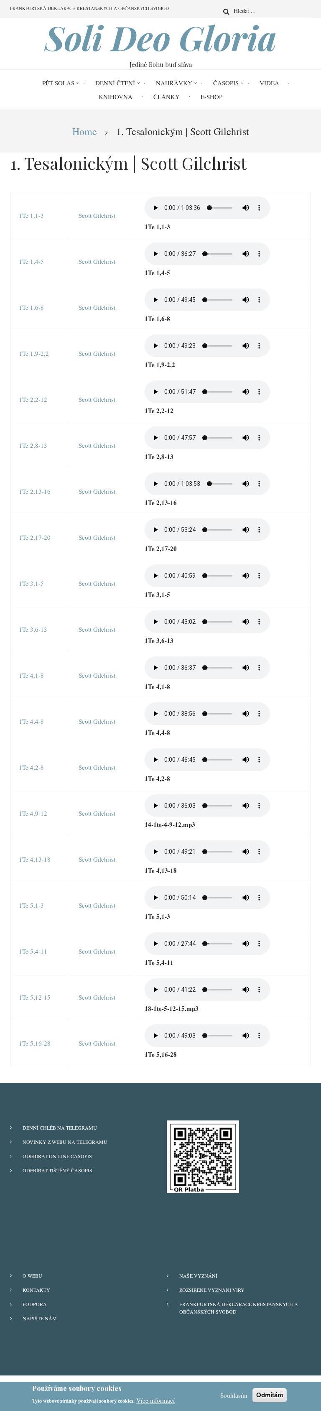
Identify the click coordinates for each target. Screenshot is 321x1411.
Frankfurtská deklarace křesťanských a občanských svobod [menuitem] (89, 8)
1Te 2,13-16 (35, 491)
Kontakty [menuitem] (36, 1289)
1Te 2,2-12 (33, 399)
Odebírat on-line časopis (57, 1156)
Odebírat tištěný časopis (57, 1170)
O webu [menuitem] (32, 1275)
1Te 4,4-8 (31, 721)
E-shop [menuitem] (211, 96)
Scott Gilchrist (97, 215)
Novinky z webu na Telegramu (65, 1141)
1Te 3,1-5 (31, 583)
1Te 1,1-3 (31, 215)
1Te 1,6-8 (31, 307)
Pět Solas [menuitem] (58, 83)
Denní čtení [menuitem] (115, 83)
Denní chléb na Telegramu (60, 1127)
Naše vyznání (198, 1275)
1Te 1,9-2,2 (34, 353)
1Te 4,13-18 (35, 859)
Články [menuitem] (166, 96)
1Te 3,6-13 (33, 629)
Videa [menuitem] (269, 83)
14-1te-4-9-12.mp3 (170, 824)
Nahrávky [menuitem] (174, 83)
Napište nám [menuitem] (40, 1318)
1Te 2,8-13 (33, 445)
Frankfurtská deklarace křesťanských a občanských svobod (238, 1308)
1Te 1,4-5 (31, 261)
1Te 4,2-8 (31, 767)
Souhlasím (233, 1395)
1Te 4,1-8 (31, 675)
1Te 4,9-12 (33, 813)
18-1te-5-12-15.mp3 (172, 1008)
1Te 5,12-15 (35, 997)
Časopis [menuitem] (226, 83)
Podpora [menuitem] (35, 1304)
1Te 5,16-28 (35, 1043)
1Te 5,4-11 (33, 951)
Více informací (155, 1400)
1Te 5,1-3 (31, 905)
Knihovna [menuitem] (115, 96)
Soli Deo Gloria (161, 37)
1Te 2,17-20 (35, 537)
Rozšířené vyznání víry (212, 1289)
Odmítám (269, 1394)
